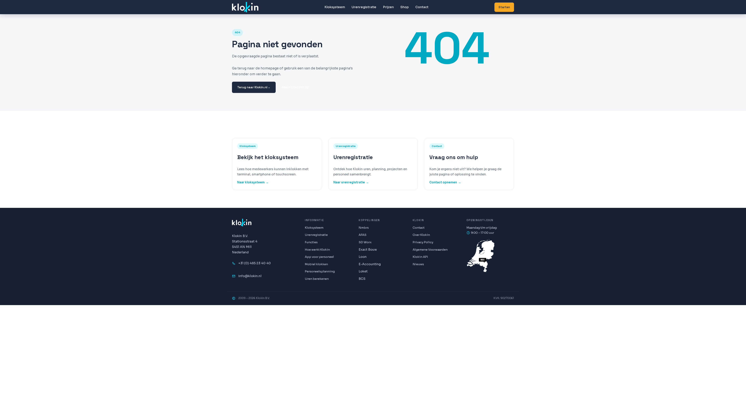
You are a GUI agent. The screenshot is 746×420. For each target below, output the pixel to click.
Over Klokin (421, 235)
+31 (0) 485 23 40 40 (254, 263)
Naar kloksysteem (253, 182)
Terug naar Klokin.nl (253, 87)
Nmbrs (364, 227)
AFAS (362, 235)
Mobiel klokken (316, 264)
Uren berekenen (317, 279)
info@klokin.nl (249, 276)
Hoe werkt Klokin (317, 249)
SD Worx (365, 242)
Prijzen (388, 7)
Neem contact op (295, 87)
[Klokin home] (245, 7)
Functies (311, 242)
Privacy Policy (423, 242)
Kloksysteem (334, 7)
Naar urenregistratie (351, 182)
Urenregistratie (364, 7)
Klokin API (420, 257)
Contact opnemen (445, 182)
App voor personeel (319, 257)
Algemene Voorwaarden (430, 249)
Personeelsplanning (320, 271)
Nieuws (418, 264)
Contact (421, 7)
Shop (404, 7)
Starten (504, 7)
